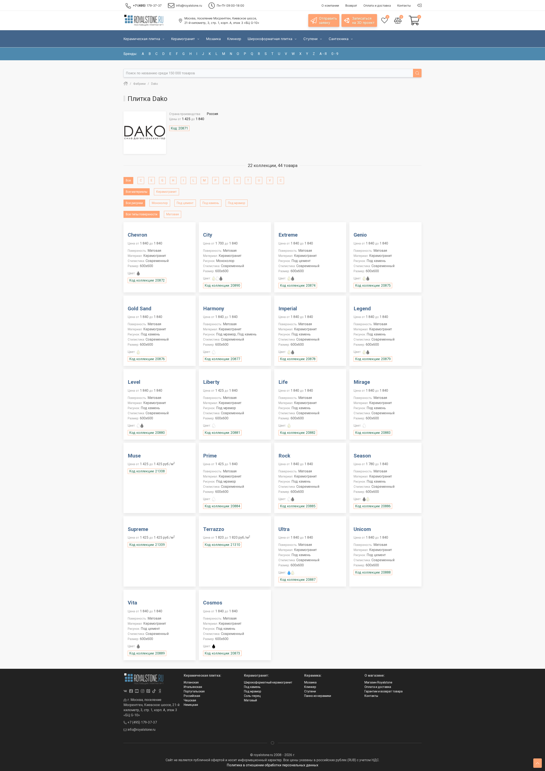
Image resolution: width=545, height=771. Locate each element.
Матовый (250, 700)
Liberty (211, 382)
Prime (210, 456)
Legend (362, 309)
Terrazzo (213, 529)
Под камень (210, 203)
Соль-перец (252, 696)
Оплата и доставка (377, 687)
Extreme (288, 235)
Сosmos (212, 603)
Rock (284, 456)
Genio (360, 235)
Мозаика (310, 682)
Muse (134, 456)
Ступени (310, 691)
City (207, 235)
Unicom (362, 529)
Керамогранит (166, 191)
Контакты (371, 696)
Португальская (194, 691)
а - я (323, 54)
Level (134, 382)
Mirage (362, 382)
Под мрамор (236, 203)
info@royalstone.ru (141, 730)
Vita (132, 603)
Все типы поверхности (141, 214)
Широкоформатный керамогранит (268, 682)
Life (283, 382)
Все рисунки (134, 203)
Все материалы (136, 191)
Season (362, 456)
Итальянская (193, 687)
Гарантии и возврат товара (383, 691)
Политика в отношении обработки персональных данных (272, 765)
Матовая (172, 214)
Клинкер (310, 687)
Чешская (190, 700)
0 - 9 (334, 54)
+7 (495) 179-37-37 (142, 722)
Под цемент (185, 203)
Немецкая (191, 704)
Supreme (138, 529)
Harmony (213, 309)
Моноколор (160, 203)
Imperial (287, 309)
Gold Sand (139, 309)
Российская (192, 696)
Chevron (137, 235)
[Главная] (125, 83)
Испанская (191, 682)
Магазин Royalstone (378, 682)
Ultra (284, 529)
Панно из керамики (317, 696)
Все (128, 180)
